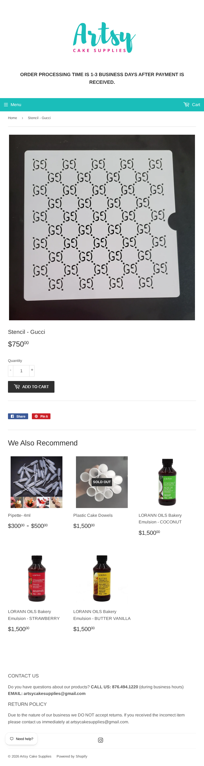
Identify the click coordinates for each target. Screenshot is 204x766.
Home (12, 118)
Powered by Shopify (72, 756)
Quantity (15, 360)
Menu (16, 104)
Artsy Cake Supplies (36, 756)
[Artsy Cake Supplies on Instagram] (100, 741)
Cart (195, 104)
